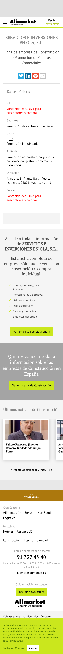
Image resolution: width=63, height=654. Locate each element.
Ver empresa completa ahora (31, 332)
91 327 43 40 (31, 557)
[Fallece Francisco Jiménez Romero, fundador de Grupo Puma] (26, 439)
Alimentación (12, 513)
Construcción (12, 540)
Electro (28, 540)
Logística (9, 518)
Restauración (25, 531)
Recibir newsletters (31, 592)
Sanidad (42, 540)
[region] (31, 636)
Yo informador (30, 616)
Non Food (44, 513)
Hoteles (8, 531)
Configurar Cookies (13, 648)
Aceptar (32, 648)
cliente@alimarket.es (31, 573)
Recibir (52, 22)
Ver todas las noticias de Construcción (31, 469)
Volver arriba (31, 497)
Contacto (46, 616)
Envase (29, 513)
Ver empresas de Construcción (31, 385)
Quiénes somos (11, 616)
